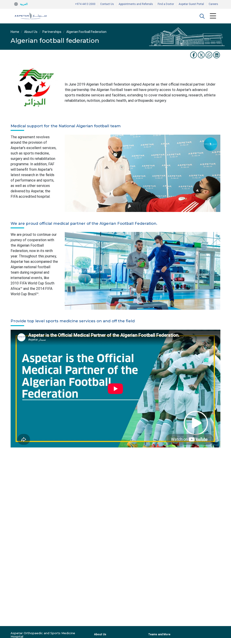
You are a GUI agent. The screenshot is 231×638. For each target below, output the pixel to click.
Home (15, 32)
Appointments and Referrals (136, 4)
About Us (30, 32)
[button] (202, 16)
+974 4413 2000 (85, 4)
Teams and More (159, 634)
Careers (213, 4)
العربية (24, 4)
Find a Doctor (166, 4)
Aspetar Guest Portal (191, 4)
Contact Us (107, 4)
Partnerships (51, 32)
